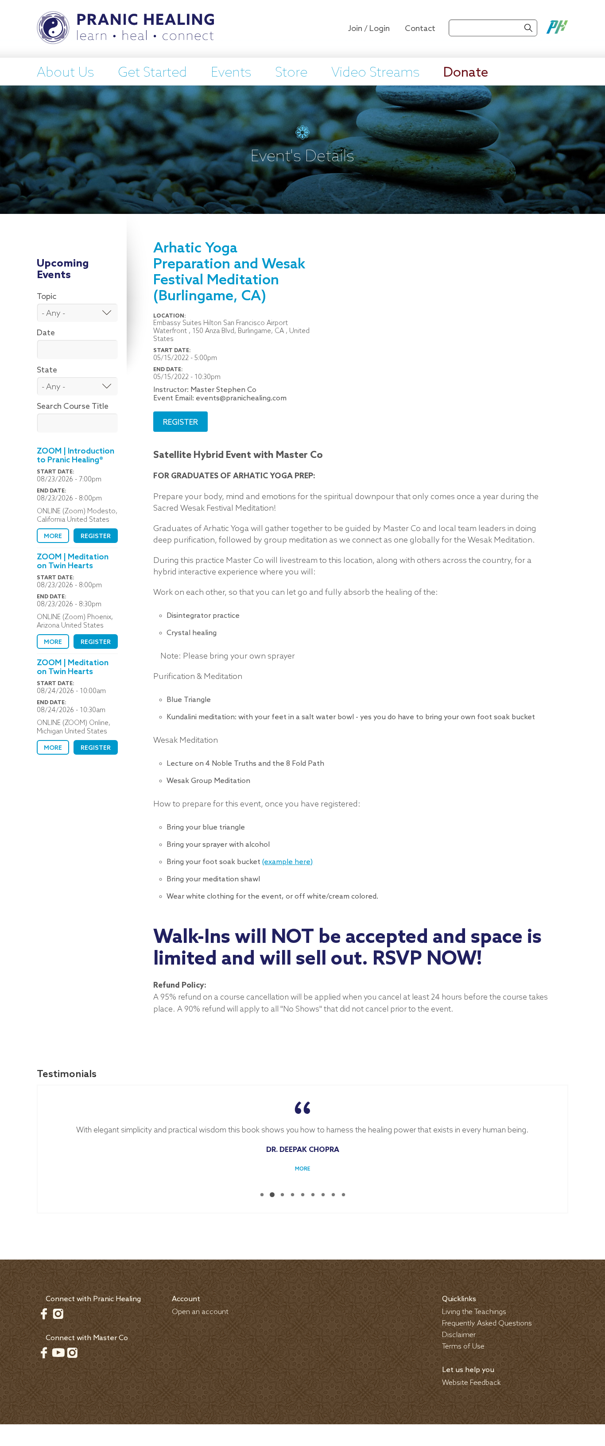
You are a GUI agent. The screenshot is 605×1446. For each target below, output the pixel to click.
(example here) (287, 862)
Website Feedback (471, 1383)
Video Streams (375, 73)
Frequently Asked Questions (487, 1323)
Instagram (58, 1313)
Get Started (152, 73)
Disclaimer (459, 1335)
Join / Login (369, 29)
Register (96, 536)
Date (46, 333)
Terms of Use (463, 1346)
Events (231, 73)
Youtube (58, 1352)
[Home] (125, 29)
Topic (46, 297)
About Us (65, 73)
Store (291, 73)
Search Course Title (73, 406)
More (53, 536)
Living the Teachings (474, 1312)
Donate (465, 73)
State (47, 370)
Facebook (44, 1313)
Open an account (200, 1312)
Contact (420, 29)
